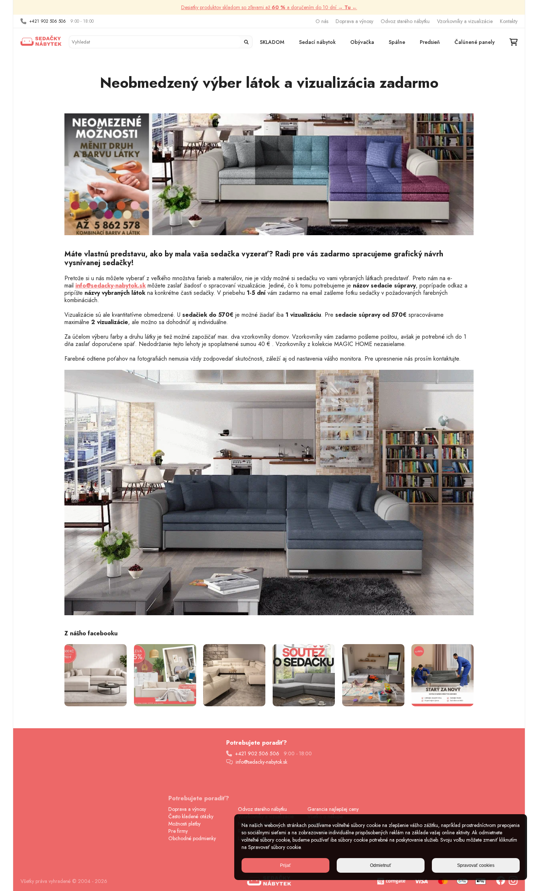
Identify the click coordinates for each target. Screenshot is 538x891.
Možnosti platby (184, 823)
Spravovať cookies (475, 865)
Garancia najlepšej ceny (333, 809)
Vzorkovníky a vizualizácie (465, 21)
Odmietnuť (380, 865)
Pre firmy (178, 831)
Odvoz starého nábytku (405, 21)
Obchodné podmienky (192, 838)
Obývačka (362, 42)
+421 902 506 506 (47, 21)
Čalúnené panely (475, 42)
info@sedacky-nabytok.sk (261, 762)
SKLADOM (272, 42)
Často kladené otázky (190, 816)
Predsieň (430, 42)
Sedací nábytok (317, 42)
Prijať (285, 865)
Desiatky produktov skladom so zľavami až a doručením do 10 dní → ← (269, 7)
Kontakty (509, 21)
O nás (321, 21)
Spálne (397, 42)
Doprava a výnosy (354, 21)
